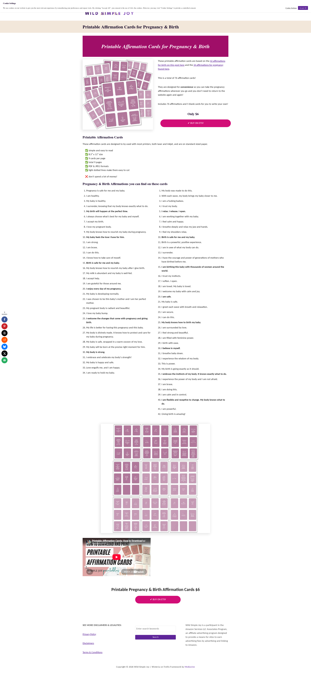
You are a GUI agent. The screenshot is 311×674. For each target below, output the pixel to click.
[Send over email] (4, 360)
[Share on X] (4, 353)
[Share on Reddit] (4, 340)
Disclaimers (88, 643)
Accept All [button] (303, 8)
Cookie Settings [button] (291, 8)
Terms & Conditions (92, 652)
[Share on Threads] (4, 333)
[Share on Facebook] (4, 319)
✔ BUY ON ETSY (196, 123)
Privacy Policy (89, 634)
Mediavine (190, 667)
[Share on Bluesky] (4, 347)
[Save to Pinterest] (4, 326)
